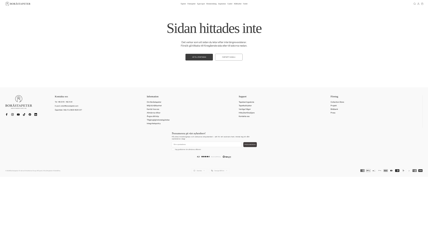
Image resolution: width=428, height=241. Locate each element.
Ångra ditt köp (153, 116)
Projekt (334, 105)
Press (333, 113)
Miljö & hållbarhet (154, 105)
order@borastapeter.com (69, 106)
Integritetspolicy (154, 123)
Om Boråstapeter (154, 102)
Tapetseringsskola (246, 102)
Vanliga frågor (245, 109)
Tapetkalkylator (245, 105)
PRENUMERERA (250, 144)
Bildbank (334, 109)
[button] (214, 157)
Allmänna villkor (153, 113)
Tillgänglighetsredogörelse (158, 120)
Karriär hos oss (153, 109)
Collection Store (337, 102)
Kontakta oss (244, 116)
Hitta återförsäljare (247, 113)
